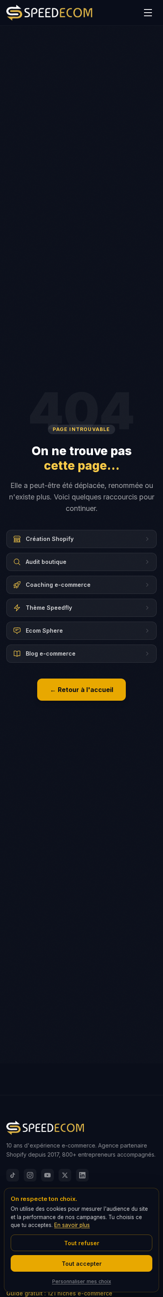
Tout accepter (82, 1263)
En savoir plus (72, 1225)
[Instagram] (30, 1175)
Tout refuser (81, 1243)
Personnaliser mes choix (81, 1281)
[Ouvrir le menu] (148, 12)
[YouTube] (47, 1175)
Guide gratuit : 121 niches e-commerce (59, 1293)
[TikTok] (12, 1175)
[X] (65, 1175)
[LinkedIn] (82, 1175)
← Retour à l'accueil (81, 690)
